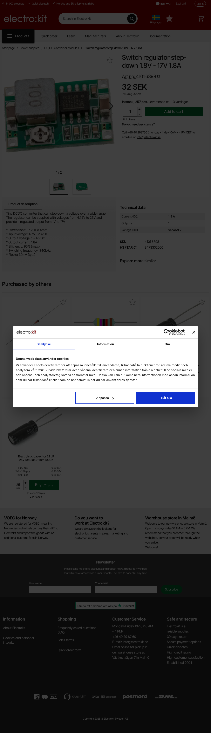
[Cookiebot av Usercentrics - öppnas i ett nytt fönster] (167, 332)
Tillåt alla (165, 398)
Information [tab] (105, 344)
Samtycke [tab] (44, 344)
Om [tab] (167, 344)
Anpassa (102, 398)
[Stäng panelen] (193, 332)
